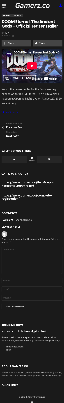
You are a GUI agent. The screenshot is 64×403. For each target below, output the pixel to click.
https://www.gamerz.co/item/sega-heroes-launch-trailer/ (28, 184)
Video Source (10, 112)
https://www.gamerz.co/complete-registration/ (27, 197)
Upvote (14, 159)
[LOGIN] (60, 5)
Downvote (49, 159)
